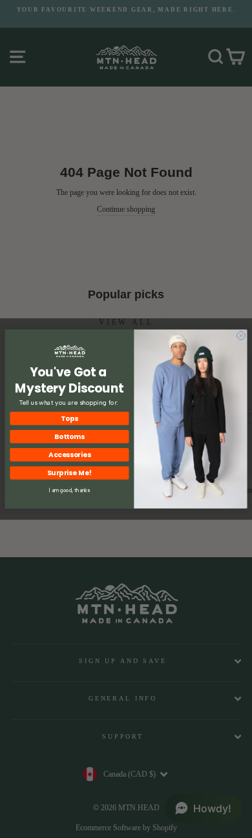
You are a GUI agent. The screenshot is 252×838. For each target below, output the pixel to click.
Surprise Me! (69, 473)
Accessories (69, 455)
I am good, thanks (69, 490)
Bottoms (69, 437)
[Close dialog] (240, 335)
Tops (69, 419)
